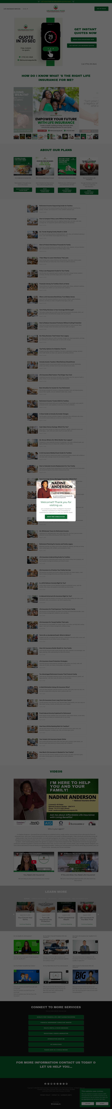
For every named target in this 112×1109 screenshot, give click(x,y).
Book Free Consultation (56, 516)
